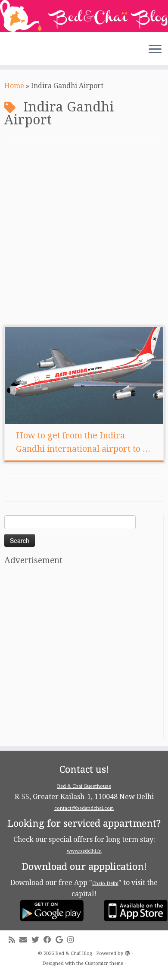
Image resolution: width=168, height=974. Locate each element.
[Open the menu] (155, 49)
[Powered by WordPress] (127, 952)
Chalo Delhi (105, 883)
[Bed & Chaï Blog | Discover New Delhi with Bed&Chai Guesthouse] (84, 16)
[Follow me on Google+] (61, 940)
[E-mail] (25, 940)
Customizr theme (104, 963)
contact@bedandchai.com (84, 808)
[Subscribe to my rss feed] (14, 940)
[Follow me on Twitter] (37, 940)
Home (14, 86)
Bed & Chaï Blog (73, 953)
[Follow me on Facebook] (50, 940)
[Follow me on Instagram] (72, 940)
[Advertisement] (84, 238)
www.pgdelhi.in (84, 851)
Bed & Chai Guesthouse (84, 786)
